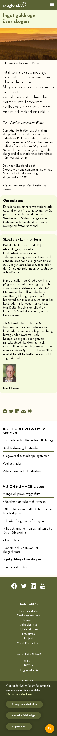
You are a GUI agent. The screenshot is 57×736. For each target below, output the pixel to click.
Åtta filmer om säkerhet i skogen (24, 501)
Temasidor (28, 620)
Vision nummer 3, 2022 (24, 487)
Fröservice (28, 633)
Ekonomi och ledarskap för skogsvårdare (20, 549)
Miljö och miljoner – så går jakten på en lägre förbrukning (28, 530)
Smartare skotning (15, 567)
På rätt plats (11, 540)
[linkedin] (33, 587)
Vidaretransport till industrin (22, 471)
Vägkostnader (12, 463)
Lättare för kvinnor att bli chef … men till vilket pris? (27, 511)
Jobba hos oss (28, 624)
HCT (27, 665)
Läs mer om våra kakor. (19, 694)
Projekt (28, 638)
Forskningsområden (28, 615)
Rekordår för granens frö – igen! (24, 521)
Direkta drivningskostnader (21, 448)
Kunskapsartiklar (28, 611)
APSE (26, 661)
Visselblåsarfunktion (28, 643)
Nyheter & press (28, 629)
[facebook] (14, 587)
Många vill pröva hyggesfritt (21, 493)
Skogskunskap (27, 670)
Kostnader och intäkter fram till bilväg (28, 440)
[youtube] (43, 587)
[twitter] (24, 587)
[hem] (14, 5)
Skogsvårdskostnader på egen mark (26, 455)
